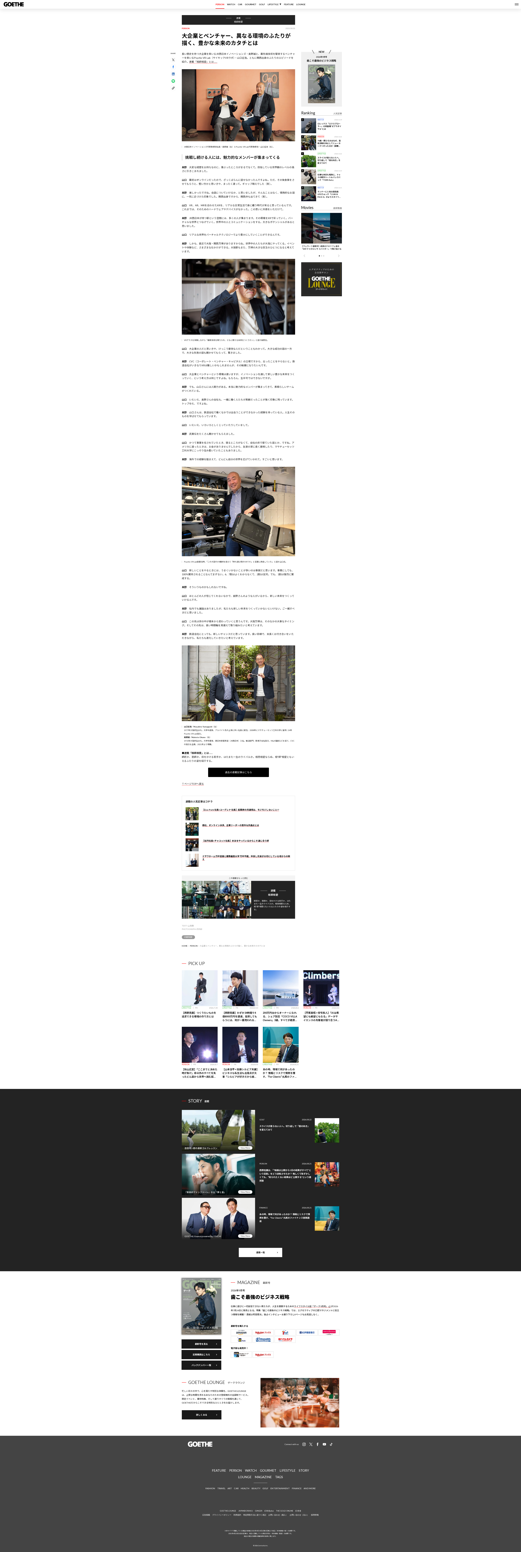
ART (230, 1488)
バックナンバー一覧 (201, 1365)
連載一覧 (260, 1252)
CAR (240, 4)
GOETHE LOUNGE (228, 1511)
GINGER (258, 1511)
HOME (185, 946)
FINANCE (297, 1488)
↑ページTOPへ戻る (193, 783)
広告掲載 (206, 1515)
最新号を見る (201, 1344)
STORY (304, 1470)
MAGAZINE (263, 1477)
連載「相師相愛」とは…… (203, 61)
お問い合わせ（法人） (299, 1515)
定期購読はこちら (201, 1354)
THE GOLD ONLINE (284, 1511)
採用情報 (315, 1515)
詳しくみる (201, 1414)
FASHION (210, 1488)
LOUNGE (301, 4)
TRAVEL (221, 1488)
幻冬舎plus (269, 1511)
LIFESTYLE (273, 4)
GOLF (262, 4)
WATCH (231, 4)
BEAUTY (256, 1488)
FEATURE (289, 4)
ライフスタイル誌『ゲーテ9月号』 (311, 1306)
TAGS (279, 1477)
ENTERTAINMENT (280, 1488)
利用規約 (237, 1515)
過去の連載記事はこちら (238, 772)
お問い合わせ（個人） (277, 1515)
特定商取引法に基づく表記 (254, 1515)
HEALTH (245, 1488)
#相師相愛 (188, 937)
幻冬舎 (298, 1511)
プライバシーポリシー (221, 1515)
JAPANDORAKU (245, 1511)
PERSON (220, 4)
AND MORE (310, 1488)
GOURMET (250, 4)
